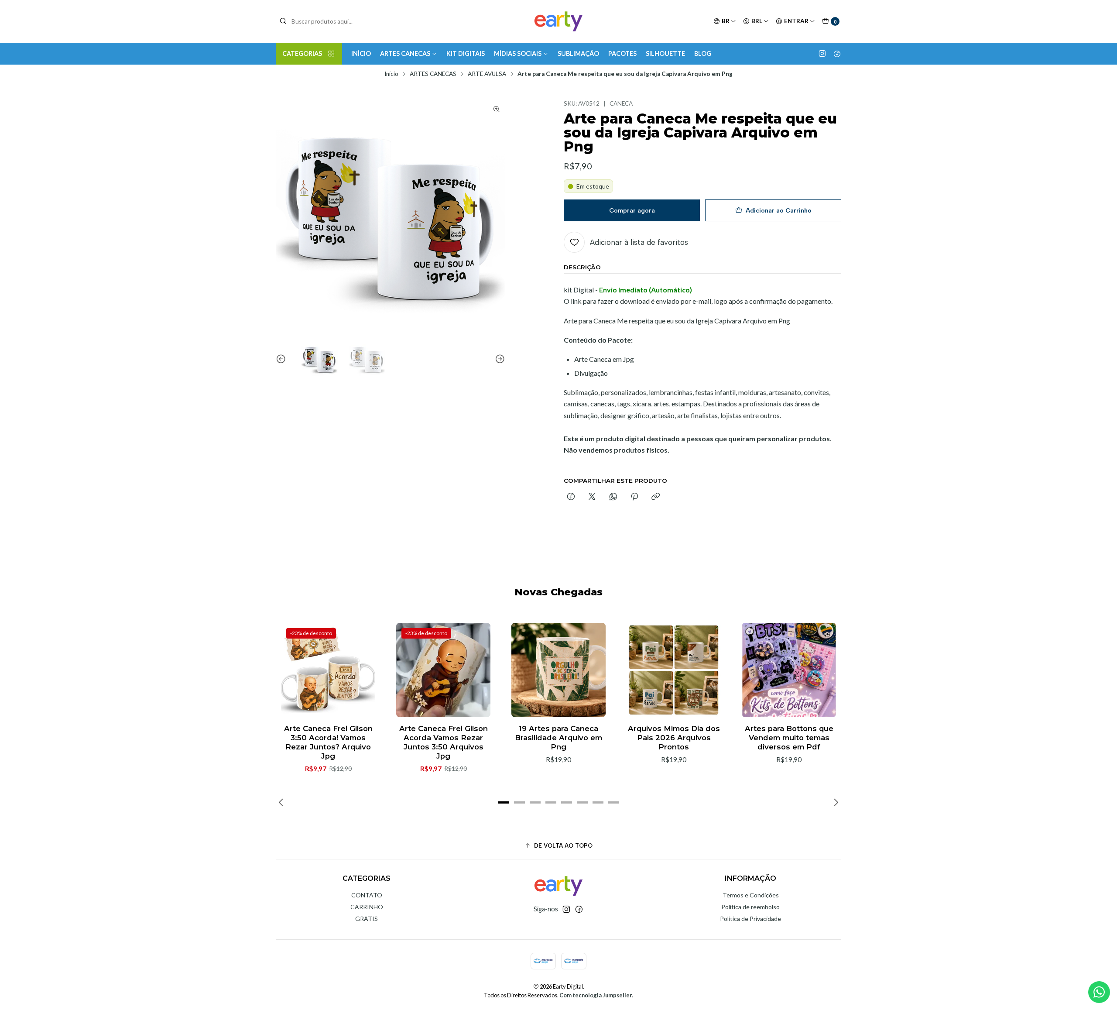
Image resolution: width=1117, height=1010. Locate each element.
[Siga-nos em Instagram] (822, 54)
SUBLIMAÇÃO (578, 53)
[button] (503, 802)
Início (391, 74)
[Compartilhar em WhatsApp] (613, 497)
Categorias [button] (302, 53)
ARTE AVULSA (487, 74)
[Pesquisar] (283, 21)
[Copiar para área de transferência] (655, 497)
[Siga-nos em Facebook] (837, 54)
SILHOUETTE (665, 53)
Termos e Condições (751, 895)
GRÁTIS (366, 918)
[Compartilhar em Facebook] (571, 497)
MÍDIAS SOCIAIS (517, 53)
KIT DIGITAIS (465, 53)
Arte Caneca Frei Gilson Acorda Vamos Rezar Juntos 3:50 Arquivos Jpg (443, 742)
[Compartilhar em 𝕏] (592, 497)
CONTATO (366, 895)
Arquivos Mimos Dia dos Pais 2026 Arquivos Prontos (674, 737)
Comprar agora (632, 210)
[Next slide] (498, 359)
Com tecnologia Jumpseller (595, 995)
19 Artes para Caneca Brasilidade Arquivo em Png (558, 737)
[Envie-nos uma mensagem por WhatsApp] (1099, 992)
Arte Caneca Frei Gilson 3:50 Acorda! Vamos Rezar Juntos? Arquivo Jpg (328, 742)
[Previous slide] (282, 359)
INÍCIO (361, 53)
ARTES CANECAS (405, 53)
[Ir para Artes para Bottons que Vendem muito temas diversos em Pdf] (789, 670)
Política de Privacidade (750, 918)
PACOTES (622, 53)
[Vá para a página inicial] (558, 21)
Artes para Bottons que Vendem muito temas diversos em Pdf (789, 737)
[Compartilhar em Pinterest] (634, 497)
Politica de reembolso (750, 906)
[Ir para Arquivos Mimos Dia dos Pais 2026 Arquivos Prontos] (674, 670)
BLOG (702, 53)
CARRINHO (366, 906)
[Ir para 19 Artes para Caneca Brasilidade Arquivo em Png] (558, 670)
